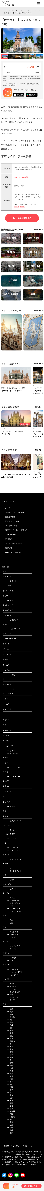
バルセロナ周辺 (14, 972)
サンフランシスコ (15, 911)
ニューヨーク (13, 900)
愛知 (10, 1106)
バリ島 (11, 675)
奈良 (10, 1095)
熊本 (10, 1039)
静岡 (10, 1087)
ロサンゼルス (13, 903)
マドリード (12, 969)
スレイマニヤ (13, 768)
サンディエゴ (13, 909)
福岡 (10, 1065)
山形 (10, 1049)
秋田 (10, 1028)
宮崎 (10, 1025)
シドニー (11, 839)
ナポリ (11, 984)
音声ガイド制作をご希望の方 (16, 530)
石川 (10, 1092)
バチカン (11, 989)
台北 (10, 923)
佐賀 (10, 1012)
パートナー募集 (11, 526)
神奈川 (11, 1111)
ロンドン (11, 949)
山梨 (10, 1119)
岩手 (10, 1055)
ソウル (11, 880)
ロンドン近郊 (13, 946)
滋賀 (10, 1052)
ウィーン (11, 751)
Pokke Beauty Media (13, 552)
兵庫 (10, 1079)
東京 (10, 1133)
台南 (10, 920)
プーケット (12, 934)
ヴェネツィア (13, 992)
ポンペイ (11, 986)
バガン (11, 689)
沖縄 (10, 1068)
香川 (10, 1060)
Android (22, 207)
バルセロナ (12, 975)
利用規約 (8, 539)
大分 (10, 1071)
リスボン (11, 889)
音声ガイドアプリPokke (14, 512)
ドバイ (11, 601)
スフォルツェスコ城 (21, 177)
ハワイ (11, 906)
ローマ (11, 1000)
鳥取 (10, 1014)
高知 (10, 1022)
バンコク (11, 937)
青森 (10, 1057)
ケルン (11, 868)
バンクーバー (13, 777)
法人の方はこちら (12, 521)
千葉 (10, 1076)
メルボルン (12, 753)
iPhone (16, 207)
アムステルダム (14, 859)
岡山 (10, 1084)
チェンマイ (12, 932)
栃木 (10, 1082)
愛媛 (10, 1074)
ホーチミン (12, 830)
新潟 (10, 1098)
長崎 (10, 1128)
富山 (10, 1036)
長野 (10, 1103)
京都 (10, 1122)
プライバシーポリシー (13, 543)
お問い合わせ (10, 535)
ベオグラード (13, 629)
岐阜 (10, 1044)
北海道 (11, 1117)
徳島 (10, 1009)
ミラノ (34, 10)
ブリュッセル (13, 850)
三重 (10, 1125)
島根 (10, 1130)
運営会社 (8, 548)
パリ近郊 (11, 958)
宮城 (10, 1063)
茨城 (10, 1101)
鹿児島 (11, 1017)
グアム (11, 898)
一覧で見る (38, 229)
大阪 (10, 1114)
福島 (10, 1030)
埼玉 (10, 1047)
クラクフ (11, 581)
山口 (10, 1020)
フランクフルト (14, 871)
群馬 (10, 1109)
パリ (10, 960)
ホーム (4, 10)
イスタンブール (14, 821)
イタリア (22, 10)
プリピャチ (12, 620)
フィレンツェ (13, 997)
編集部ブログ (10, 517)
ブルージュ (12, 848)
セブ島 (11, 807)
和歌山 (11, 1041)
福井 (10, 1033)
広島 (10, 1090)
